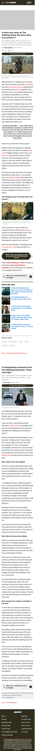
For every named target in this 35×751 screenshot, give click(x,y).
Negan (20, 341)
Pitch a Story (25, 722)
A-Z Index (24, 732)
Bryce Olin (7, 382)
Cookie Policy (5, 729)
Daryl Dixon (12, 345)
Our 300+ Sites (26, 719)
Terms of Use (25, 725)
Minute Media (10, 739)
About (3, 716)
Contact (4, 719)
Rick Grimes (4, 345)
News (26, 341)
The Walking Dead (13, 341)
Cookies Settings (7, 735)
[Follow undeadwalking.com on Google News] (30, 276)
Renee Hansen (8, 47)
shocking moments (15, 87)
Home (3, 353)
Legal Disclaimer (26, 729)
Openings (24, 716)
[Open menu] (3, 3)
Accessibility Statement (9, 732)
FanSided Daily (6, 722)
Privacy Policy (6, 725)
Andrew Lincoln (14, 425)
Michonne (17, 89)
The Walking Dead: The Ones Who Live (17, 353)
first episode (28, 84)
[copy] (12, 51)
